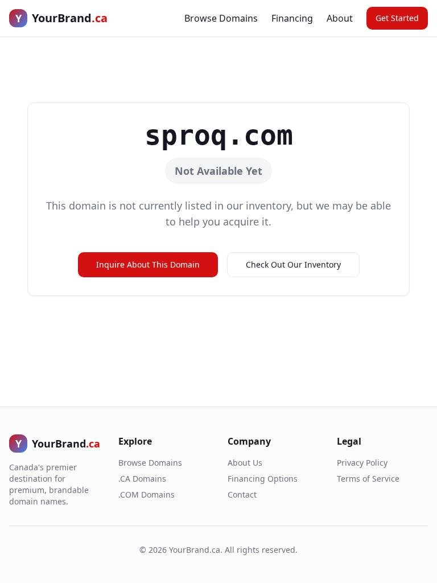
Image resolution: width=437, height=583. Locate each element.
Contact (242, 494)
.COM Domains (146, 494)
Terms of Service (368, 478)
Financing (292, 18)
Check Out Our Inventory (293, 264)
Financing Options (263, 478)
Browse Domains (221, 18)
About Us (245, 462)
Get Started (397, 18)
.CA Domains (142, 478)
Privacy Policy (362, 462)
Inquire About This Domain (148, 264)
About (340, 18)
